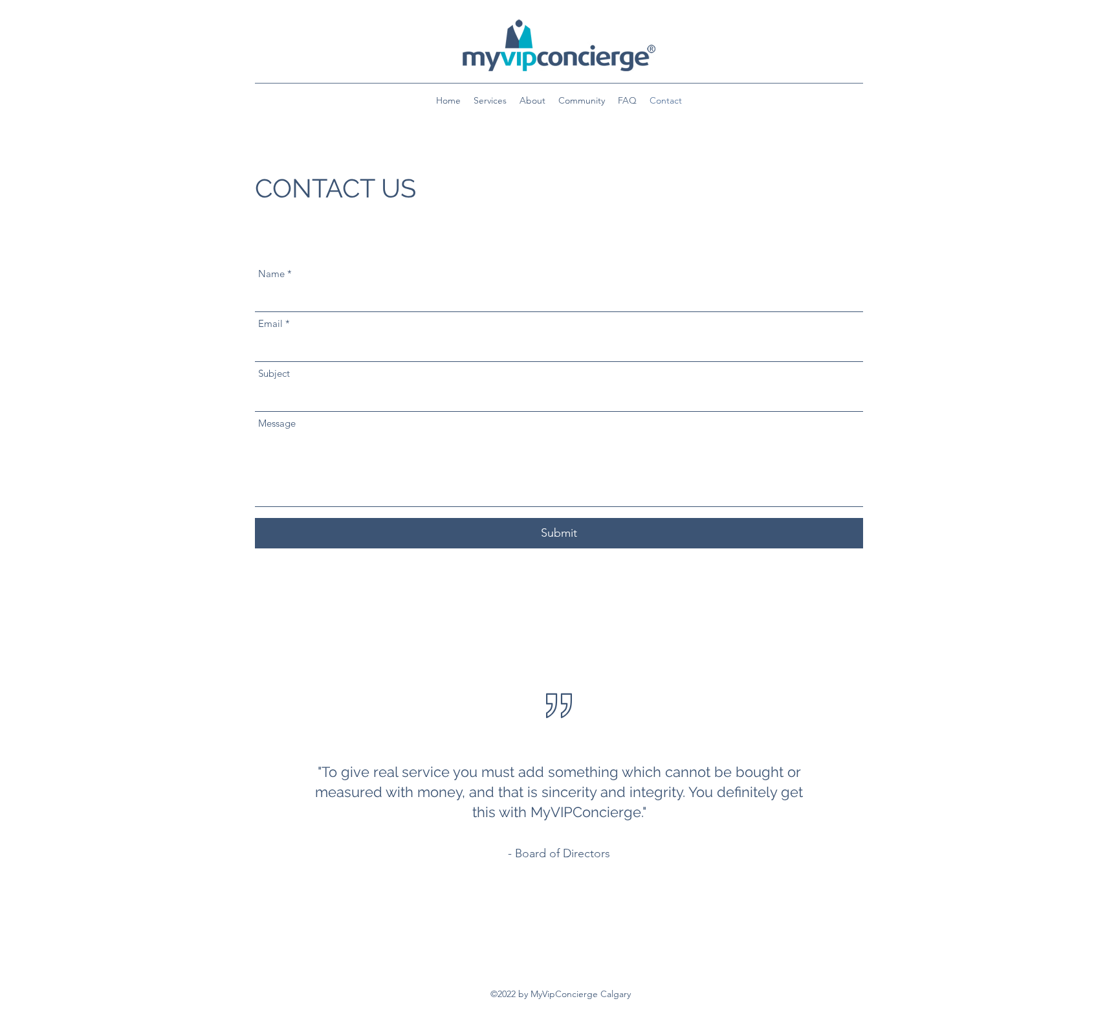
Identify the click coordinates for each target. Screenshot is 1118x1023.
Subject (274, 373)
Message (277, 423)
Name (271, 273)
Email (270, 323)
